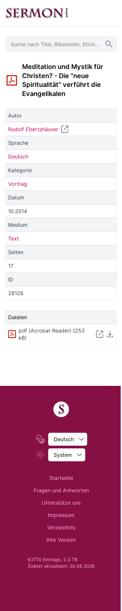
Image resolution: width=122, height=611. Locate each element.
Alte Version (61, 539)
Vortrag (17, 184)
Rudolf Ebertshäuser (33, 129)
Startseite (61, 478)
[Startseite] (61, 409)
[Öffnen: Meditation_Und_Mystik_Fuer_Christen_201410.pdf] (99, 334)
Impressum (61, 515)
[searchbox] (61, 44)
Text (13, 238)
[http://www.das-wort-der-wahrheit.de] (65, 129)
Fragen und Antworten (61, 490)
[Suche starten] (108, 44)
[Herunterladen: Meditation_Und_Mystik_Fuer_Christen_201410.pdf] (110, 334)
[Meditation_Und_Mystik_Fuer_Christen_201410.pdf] (11, 80)
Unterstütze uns (61, 502)
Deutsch (18, 156)
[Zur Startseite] (37, 13)
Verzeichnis (61, 527)
